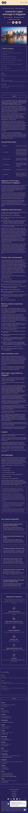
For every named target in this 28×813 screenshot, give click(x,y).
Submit (14, 96)
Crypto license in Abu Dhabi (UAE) (19, 101)
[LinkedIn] (17, 799)
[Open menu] (26, 2)
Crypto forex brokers (19, 8)
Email (2, 78)
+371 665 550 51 (4, 745)
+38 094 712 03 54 (5, 712)
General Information (7, 51)
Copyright (14, 793)
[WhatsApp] (20, 799)
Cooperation (14, 794)
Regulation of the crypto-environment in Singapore (12, 53)
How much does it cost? (8, 62)
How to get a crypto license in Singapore (12, 64)
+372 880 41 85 (4, 734)
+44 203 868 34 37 (5, 717)
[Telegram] (14, 799)
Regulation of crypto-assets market (9, 103)
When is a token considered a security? (11, 60)
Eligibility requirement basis (9, 56)
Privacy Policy (14, 791)
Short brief (3, 84)
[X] (11, 799)
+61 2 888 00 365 (5, 769)
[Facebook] (8, 799)
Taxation (4, 66)
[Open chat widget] (25, 810)
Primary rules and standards (9, 58)
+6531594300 (4, 763)
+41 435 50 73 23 (5, 706)
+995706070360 (4, 782)
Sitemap (14, 796)
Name (2, 73)
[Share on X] (16, 22)
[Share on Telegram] (13, 22)
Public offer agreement (14, 789)
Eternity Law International (8, 8)
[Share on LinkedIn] (19, 22)
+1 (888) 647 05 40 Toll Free (7, 722)
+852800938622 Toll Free (6, 757)
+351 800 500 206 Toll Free (7, 774)
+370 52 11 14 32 (5, 728)
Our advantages (6, 68)
